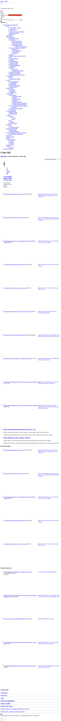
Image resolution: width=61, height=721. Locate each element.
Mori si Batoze (15, 52)
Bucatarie (9, 135)
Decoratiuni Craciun (17, 44)
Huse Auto (12, 30)
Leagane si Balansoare (15, 65)
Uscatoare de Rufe (14, 62)
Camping (12, 60)
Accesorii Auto (13, 29)
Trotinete (12, 143)
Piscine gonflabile (14, 58)
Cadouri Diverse (13, 123)
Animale (12, 68)
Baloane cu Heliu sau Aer (21, 46)
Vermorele (14, 53)
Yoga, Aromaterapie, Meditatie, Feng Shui (16, 132)
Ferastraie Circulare (17, 101)
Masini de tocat (13, 92)
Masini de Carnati (14, 64)
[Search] (21, 19)
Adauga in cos (8, 171)
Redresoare (12, 34)
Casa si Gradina (10, 37)
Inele (13, 119)
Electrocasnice (10, 88)
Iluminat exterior (13, 112)
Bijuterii (11, 116)
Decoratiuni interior (17, 42)
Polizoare (14, 97)
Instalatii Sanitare (14, 61)
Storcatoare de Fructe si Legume (17, 74)
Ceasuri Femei (13, 84)
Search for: (3, 19)
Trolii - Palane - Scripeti (15, 27)
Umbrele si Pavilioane (15, 72)
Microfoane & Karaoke (15, 79)
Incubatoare (15, 69)
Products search (4, 15)
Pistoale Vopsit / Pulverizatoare (19, 103)
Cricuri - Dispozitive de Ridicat (17, 31)
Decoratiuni (12, 39)
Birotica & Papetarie (14, 38)
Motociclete (9, 35)
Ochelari (12, 147)
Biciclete (12, 140)
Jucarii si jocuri (10, 144)
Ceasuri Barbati (13, 83)
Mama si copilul (10, 136)
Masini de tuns (13, 130)
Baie (11, 57)
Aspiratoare (12, 89)
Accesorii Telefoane (14, 127)
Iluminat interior (13, 114)
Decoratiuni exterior (17, 41)
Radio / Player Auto (14, 33)
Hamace (11, 54)
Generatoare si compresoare (16, 108)
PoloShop (4, 156)
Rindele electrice (16, 99)
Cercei (14, 118)
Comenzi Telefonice (8, 149)
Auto (8, 26)
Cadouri (8, 115)
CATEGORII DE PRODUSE (11, 25)
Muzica (8, 138)
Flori (11, 120)
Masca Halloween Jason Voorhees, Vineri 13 (17, 438)
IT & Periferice (10, 76)
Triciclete (12, 142)
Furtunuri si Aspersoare (15, 73)
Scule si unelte (10, 93)
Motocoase (15, 49)
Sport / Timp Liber (11, 139)
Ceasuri (8, 80)
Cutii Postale (12, 66)
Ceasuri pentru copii (14, 81)
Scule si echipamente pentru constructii (19, 105)
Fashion (8, 146)
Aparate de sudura (16, 96)
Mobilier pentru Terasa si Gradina (17, 56)
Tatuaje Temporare (14, 131)
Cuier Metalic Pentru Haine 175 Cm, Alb (8, 178)
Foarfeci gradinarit (16, 50)
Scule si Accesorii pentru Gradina (17, 48)
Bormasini (14, 100)
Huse (11, 126)
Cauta (2, 16)
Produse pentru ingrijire (18, 70)
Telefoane (9, 124)
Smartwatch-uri (13, 87)
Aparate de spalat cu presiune (19, 104)
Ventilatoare (12, 91)
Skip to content (4, 1)
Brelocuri (12, 122)
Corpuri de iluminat (11, 111)
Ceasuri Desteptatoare (15, 85)
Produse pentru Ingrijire (12, 128)
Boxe (11, 77)
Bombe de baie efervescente (16, 134)
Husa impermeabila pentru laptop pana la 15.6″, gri (20, 429)
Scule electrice (13, 95)
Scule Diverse (13, 109)
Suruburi (14, 107)
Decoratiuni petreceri (17, 45)
